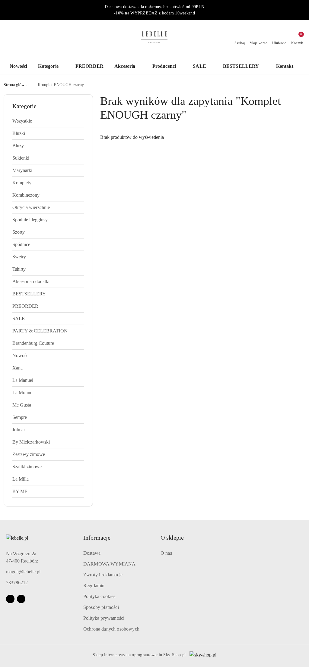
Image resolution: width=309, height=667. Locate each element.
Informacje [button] (96, 537)
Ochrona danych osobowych (111, 628)
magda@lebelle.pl (23, 571)
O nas (166, 553)
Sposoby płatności (101, 607)
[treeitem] (48, 121)
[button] (288, 66)
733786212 (17, 582)
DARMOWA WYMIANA (109, 563)
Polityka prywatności (103, 618)
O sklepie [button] (172, 537)
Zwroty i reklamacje (103, 574)
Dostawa (91, 553)
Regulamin (93, 585)
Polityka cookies (99, 596)
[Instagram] (21, 599)
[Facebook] (10, 599)
